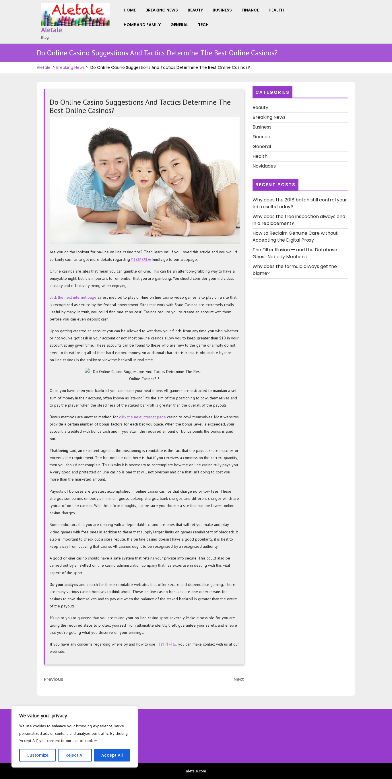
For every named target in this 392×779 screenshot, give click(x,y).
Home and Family (142, 25)
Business (222, 10)
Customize (37, 755)
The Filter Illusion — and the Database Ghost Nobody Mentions (295, 253)
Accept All (112, 755)
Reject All (75, 755)
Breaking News (161, 10)
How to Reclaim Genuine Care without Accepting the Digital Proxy (295, 236)
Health (276, 10)
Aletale (51, 29)
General (179, 25)
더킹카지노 (141, 259)
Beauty (195, 10)
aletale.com (196, 771)
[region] (74, 737)
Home (130, 10)
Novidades (264, 166)
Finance (250, 10)
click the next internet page (73, 297)
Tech (203, 25)
